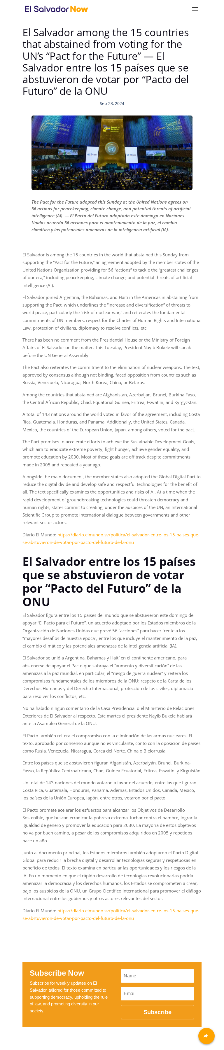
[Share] (206, 1036)
